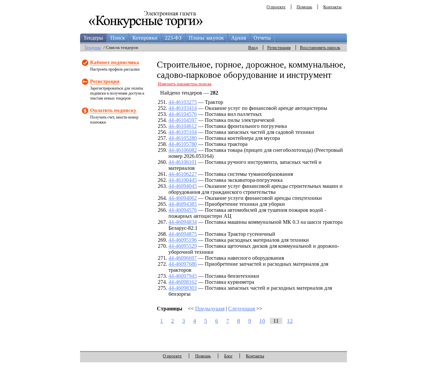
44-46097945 (182, 276)
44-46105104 (182, 132)
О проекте (276, 6)
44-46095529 (182, 246)
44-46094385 (182, 204)
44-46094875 (182, 234)
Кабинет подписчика (114, 62)
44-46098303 (182, 288)
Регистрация (279, 47)
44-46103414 (182, 108)
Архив (238, 38)
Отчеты (262, 38)
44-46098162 (182, 282)
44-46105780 (182, 144)
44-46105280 (182, 138)
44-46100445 (182, 180)
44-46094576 (182, 210)
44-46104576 (182, 114)
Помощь (304, 6)
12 (290, 321)
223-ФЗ (173, 38)
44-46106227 (182, 174)
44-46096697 (182, 258)
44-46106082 (182, 150)
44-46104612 (182, 126)
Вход (253, 47)
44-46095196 (182, 240)
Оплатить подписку (113, 110)
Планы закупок (206, 38)
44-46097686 (182, 264)
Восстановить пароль (320, 47)
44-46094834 (182, 222)
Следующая (241, 308)
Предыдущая (210, 308)
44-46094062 (182, 198)
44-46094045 (182, 186)
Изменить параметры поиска (184, 83)
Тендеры (93, 38)
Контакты (332, 6)
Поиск (117, 38)
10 (262, 321)
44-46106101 (182, 162)
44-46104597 (182, 120)
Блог (228, 355)
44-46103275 (182, 102)
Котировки (144, 38)
